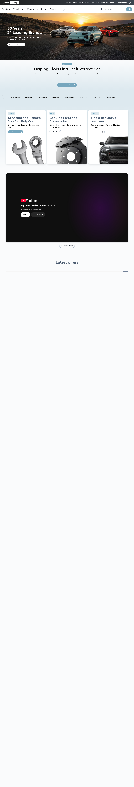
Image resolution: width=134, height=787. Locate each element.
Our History (13, 570)
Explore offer (15, 451)
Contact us (122, 3)
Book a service (14, 266)
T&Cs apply (35, 451)
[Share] (41, 648)
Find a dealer (109, 9)
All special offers (65, 515)
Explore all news (67, 657)
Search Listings (15, 44)
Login (121, 9)
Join (129, 9)
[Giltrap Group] (10, 2)
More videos (68, 380)
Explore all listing (65, 219)
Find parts (54, 266)
